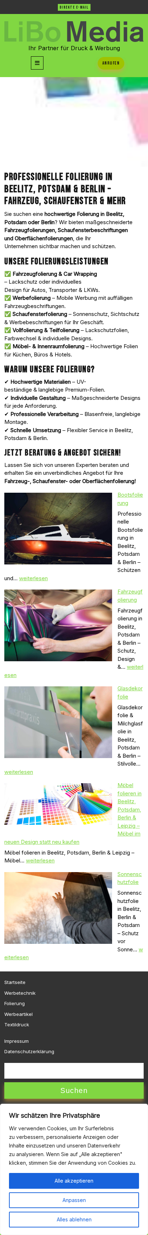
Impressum (16, 1041)
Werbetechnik (20, 993)
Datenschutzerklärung (29, 1051)
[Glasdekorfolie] (58, 722)
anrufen (111, 63)
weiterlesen (33, 578)
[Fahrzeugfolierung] (58, 625)
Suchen (74, 1090)
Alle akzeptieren (74, 1181)
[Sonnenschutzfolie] (58, 908)
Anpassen (74, 1200)
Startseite (15, 982)
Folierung (14, 1003)
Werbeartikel (18, 1014)
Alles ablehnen (74, 1219)
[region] (74, 1169)
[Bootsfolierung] (58, 528)
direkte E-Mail (74, 7)
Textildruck (16, 1024)
